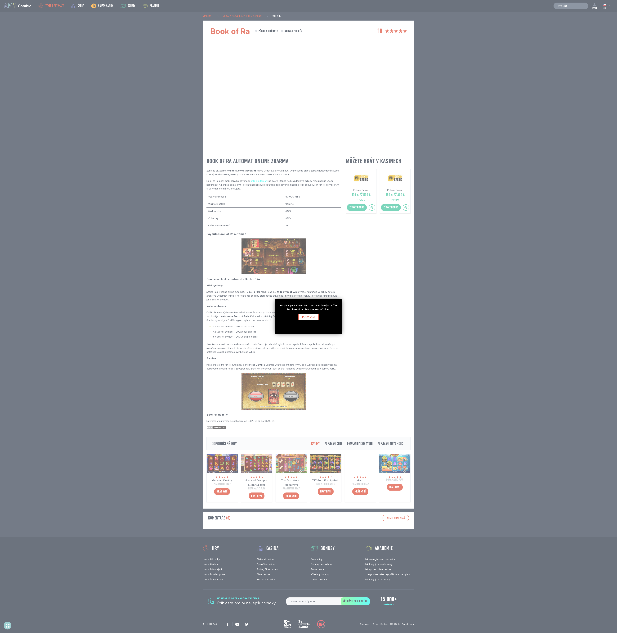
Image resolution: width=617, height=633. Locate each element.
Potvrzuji (308, 316)
